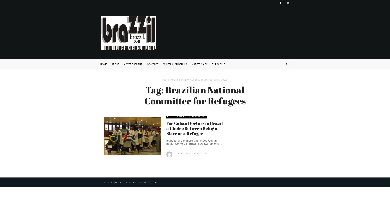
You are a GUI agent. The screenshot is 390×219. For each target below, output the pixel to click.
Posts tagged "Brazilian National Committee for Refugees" (195, 80)
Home (103, 64)
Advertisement (133, 64)
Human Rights (183, 117)
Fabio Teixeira (182, 153)
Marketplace (200, 64)
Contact (153, 64)
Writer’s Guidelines (175, 64)
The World (219, 64)
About (116, 64)
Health (170, 117)
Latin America (199, 117)
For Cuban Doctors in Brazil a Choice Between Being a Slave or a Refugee (194, 128)
